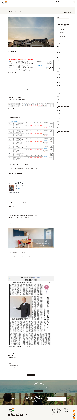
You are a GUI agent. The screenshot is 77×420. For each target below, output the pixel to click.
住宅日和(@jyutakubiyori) (14, 357)
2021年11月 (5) (59, 116)
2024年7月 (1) (58, 71)
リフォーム (58, 408)
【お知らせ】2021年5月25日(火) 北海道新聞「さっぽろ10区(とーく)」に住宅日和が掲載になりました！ (19, 346)
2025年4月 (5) (58, 57)
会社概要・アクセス (66, 408)
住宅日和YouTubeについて (59, 414)
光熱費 (52, 414)
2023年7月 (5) (58, 88)
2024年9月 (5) (58, 68)
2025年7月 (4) (58, 52)
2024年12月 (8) (59, 63)
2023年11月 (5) (59, 82)
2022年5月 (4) (58, 107)
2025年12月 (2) (59, 46)
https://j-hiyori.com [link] (13, 353)
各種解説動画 (58, 409)
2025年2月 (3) (58, 60)
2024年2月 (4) (58, 77)
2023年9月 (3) (58, 85)
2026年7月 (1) (58, 41)
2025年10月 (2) (59, 49)
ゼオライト (53, 413)
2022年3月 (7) (58, 110)
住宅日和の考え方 (53, 409)
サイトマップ (65, 412)
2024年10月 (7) (59, 66)
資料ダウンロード (66, 409)
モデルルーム (58, 411)
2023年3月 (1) (58, 93)
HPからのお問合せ (66, 410)
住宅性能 (53, 411)
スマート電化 (53, 412)
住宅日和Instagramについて (60, 413)
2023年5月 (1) (58, 91)
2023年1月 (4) (58, 96)
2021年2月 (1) (58, 127)
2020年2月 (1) (58, 132)
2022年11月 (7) (59, 99)
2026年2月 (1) (58, 43)
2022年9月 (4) (58, 102)
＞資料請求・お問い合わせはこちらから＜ (31, 89)
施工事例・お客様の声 (59, 410)
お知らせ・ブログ (67, 12)
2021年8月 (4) (58, 121)
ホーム (52, 408)
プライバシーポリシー (66, 413)
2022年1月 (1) (58, 113)
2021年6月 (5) (58, 124)
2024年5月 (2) (58, 74)
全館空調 (53, 410)
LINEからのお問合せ (66, 411)
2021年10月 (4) (59, 118)
